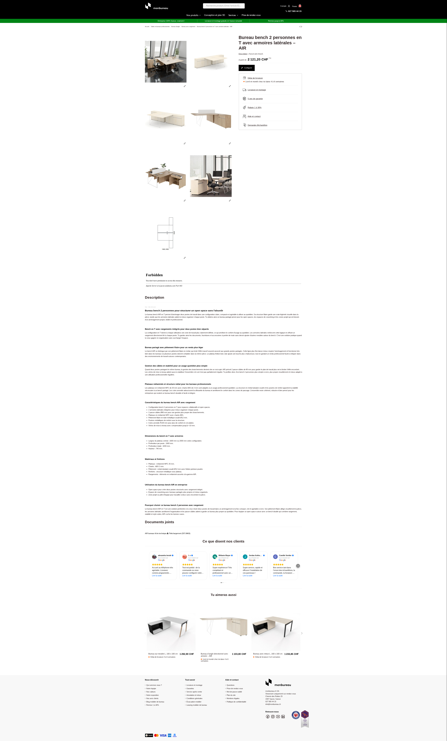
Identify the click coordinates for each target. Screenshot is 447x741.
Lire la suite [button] (157, 576)
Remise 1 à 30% (152, 705)
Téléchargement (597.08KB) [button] (179, 533)
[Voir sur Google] (154, 556)
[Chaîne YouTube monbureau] (278, 718)
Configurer (248, 68)
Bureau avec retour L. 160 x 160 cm (267, 654)
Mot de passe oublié (234, 692)
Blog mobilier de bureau (155, 702)
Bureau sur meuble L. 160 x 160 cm (163, 654)
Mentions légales (233, 698)
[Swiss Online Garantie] (296, 715)
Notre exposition (152, 695)
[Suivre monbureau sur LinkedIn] (283, 718)
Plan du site (231, 695)
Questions (230, 685)
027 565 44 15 (294, 11)
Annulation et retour (193, 695)
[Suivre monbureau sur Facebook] (268, 718)
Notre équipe (151, 688)
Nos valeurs (151, 692)
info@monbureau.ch (273, 704)
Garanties (190, 688)
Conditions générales (194, 698)
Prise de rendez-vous (235, 688)
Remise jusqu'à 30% (276, 21)
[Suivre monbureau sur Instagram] (273, 718)
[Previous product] (300, 26)
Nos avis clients (152, 698)
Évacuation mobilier (193, 702)
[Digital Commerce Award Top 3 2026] (305, 720)
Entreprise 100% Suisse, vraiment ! (171, 21)
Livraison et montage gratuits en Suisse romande (223, 21)
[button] (193, 15)
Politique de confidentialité (236, 702)
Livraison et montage (194, 685)
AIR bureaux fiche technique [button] (156, 533)
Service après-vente (194, 692)
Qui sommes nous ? (154, 685)
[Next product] (301, 26)
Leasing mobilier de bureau (196, 705)
